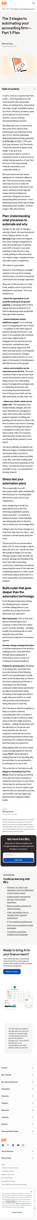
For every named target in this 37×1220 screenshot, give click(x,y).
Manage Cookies (17, 1212)
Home (4, 9)
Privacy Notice (10, 1201)
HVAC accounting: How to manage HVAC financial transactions (18, 915)
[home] (5, 3)
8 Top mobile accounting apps (19, 922)
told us (5, 308)
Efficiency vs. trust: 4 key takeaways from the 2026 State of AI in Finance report (20, 890)
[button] (33, 3)
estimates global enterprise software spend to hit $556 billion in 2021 (18, 138)
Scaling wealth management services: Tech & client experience (18, 899)
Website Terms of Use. (22, 1203)
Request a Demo (12, 972)
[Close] (31, 1192)
